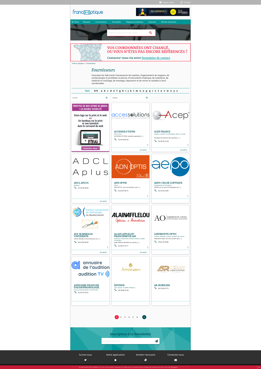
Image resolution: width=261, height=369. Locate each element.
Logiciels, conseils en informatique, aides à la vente (169, 134)
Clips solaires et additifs (121, 288)
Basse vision (118, 134)
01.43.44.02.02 (123, 140)
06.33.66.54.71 (163, 288)
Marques (86, 22)
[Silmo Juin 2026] (163, 15)
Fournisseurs (101, 22)
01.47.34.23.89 (163, 191)
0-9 (96, 90)
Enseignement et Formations (162, 185)
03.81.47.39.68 (163, 242)
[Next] (144, 317)
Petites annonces (168, 22)
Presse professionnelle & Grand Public (86, 290)
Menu (75, 22)
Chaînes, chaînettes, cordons (162, 236)
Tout (87, 90)
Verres (116, 185)
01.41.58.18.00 (83, 188)
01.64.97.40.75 (123, 191)
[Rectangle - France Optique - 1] (90, 127)
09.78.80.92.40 (123, 290)
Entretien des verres (178, 236)
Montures (77, 185)
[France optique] (100, 12)
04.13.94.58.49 (83, 242)
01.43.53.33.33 (83, 292)
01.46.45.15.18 (163, 141)
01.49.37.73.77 (123, 246)
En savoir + (174, 367)
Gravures (152, 22)
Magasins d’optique (134, 22)
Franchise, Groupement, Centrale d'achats (126, 239)
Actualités (116, 22)
